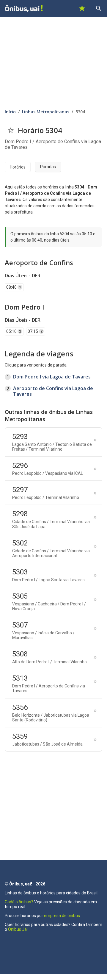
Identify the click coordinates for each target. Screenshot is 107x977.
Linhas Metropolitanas (45, 112)
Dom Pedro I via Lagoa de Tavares (52, 376)
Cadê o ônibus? (19, 901)
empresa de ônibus (62, 915)
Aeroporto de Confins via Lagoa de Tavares (53, 391)
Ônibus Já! (18, 929)
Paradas (48, 166)
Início (10, 112)
